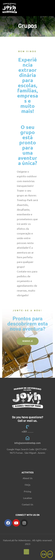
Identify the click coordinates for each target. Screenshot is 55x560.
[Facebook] (8, 523)
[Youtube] (16, 523)
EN (44, 554)
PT (50, 554)
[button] (28, 341)
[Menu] (51, 8)
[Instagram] (24, 523)
